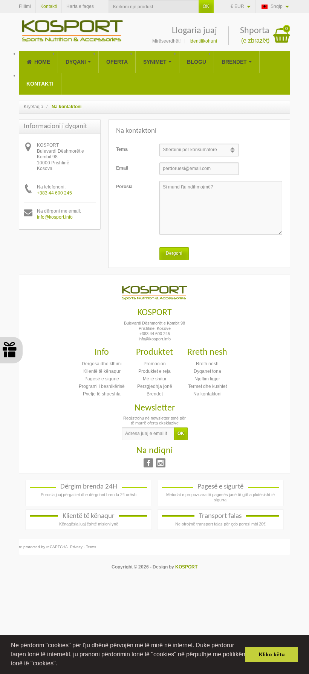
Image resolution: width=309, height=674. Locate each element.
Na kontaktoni (207, 394)
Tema (122, 149)
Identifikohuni (203, 41)
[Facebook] (148, 462)
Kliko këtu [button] (272, 654)
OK (206, 6)
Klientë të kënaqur (102, 371)
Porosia (124, 186)
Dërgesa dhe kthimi (102, 363)
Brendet (155, 394)
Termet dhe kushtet (207, 386)
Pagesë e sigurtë (101, 378)
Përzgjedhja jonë (154, 386)
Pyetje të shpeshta (102, 394)
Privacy (76, 547)
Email (122, 168)
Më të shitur (155, 378)
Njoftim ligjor (207, 378)
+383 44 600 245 (54, 193)
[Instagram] (160, 462)
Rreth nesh (207, 363)
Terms (91, 547)
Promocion (155, 363)
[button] (60, 664)
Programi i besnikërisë (102, 386)
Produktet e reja (154, 371)
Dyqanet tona (207, 371)
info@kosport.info (55, 217)
